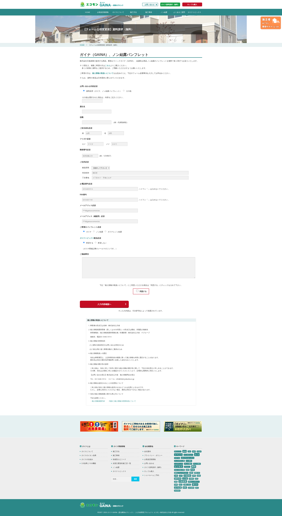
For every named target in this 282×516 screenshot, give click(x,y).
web (194, 451)
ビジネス (179, 466)
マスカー (187, 467)
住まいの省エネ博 (179, 470)
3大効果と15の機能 (88, 463)
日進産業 (182, 481)
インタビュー (188, 455)
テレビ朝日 (188, 464)
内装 (192, 470)
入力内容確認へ (104, 304)
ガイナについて (118, 12)
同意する (143, 291)
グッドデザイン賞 (179, 461)
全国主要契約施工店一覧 (122, 463)
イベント (178, 454)
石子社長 (178, 487)
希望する (89, 243)
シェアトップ (179, 464)
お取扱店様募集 (103, 12)
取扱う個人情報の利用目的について (122, 401)
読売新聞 (191, 488)
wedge (199, 451)
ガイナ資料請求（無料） (170, 4)
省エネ (195, 484)
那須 (197, 488)
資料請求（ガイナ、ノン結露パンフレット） (103, 91)
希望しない (102, 243)
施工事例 (148, 12)
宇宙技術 (187, 475)
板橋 (176, 485)
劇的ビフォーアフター (181, 473)
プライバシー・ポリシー (153, 455)
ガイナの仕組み (87, 459)
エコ (197, 454)
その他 (128, 91)
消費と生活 (187, 484)
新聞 (176, 481)
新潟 (196, 478)
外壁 (176, 476)
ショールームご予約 (151, 475)
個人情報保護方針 (98, 401)
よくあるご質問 (179, 12)
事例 (194, 466)
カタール (177, 458)
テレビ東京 (197, 464)
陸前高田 (177, 490)
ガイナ (88, 232)
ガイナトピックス (194, 12)
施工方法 (133, 12)
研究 (184, 487)
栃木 (180, 484)
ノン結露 (164, 12)
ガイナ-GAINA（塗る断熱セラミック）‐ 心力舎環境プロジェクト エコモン (101, 505)
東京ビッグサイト (193, 482)
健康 (187, 470)
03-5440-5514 (105, 337)
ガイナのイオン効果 (88, 455)
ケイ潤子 (189, 461)
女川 (180, 476)
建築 (198, 476)
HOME (87, 12)
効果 (191, 473)
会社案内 (147, 451)
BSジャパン (178, 451)
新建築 (191, 479)
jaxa (184, 451)
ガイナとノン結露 (114, 232)
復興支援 (178, 478)
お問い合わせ (150, 4)
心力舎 (185, 478)
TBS (189, 451)
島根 (194, 476)
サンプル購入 (192, 4)
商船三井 (197, 473)
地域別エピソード (119, 459)
